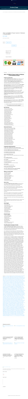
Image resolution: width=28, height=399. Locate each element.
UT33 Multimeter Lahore (18, 303)
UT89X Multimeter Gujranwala (6, 312)
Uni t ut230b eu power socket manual (9, 280)
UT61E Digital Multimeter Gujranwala (10, 308)
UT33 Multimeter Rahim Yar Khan (11, 304)
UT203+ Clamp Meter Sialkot (12, 291)
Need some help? (8, 50)
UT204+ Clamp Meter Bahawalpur (20, 291)
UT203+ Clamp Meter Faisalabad (10, 289)
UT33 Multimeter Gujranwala (11, 303)
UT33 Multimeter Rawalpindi (19, 304)
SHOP (4, 379)
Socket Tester (4, 279)
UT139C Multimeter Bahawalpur (9, 286)
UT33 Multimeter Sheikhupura (11, 305)
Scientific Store (5, 382)
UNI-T (10, 283)
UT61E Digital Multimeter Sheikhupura (18, 310)
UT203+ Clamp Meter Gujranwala (18, 289)
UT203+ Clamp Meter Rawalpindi (19, 290)
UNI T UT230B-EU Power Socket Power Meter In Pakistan (15, 282)
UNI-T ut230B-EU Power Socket (6, 285)
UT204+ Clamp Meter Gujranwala (15, 292)
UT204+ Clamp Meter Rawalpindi (16, 293)
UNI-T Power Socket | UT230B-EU (15, 283)
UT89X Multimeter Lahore (13, 312)
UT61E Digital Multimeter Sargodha (10, 310)
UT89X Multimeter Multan (20, 312)
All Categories (5, 8)
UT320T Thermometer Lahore (17, 301)
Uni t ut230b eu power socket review (18, 280)
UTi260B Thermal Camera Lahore (10, 314)
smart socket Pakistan (21, 278)
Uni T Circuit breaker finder (9, 279)
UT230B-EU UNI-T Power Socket (10, 297)
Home (2, 8)
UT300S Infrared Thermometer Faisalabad (19, 297)
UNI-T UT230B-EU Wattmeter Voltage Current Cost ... (17, 285)
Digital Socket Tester (12, 276)
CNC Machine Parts (5, 383)
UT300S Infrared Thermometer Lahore (17, 298)
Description (5, 72)
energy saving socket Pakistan (13, 277)
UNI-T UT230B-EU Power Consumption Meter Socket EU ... (17, 284)
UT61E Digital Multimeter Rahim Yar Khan (14, 309)
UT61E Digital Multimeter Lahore (18, 308)
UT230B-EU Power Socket (10, 295)
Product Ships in (8, 52)
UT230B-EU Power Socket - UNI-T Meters (18, 295)
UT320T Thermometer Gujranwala (10, 301)
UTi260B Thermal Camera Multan (18, 314)
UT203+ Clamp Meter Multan (11, 290)
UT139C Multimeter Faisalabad (17, 286)
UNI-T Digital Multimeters (6, 381)
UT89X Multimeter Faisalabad (20, 311)
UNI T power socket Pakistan (16, 279)
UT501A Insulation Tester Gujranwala (14, 306)
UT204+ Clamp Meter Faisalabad (7, 292)
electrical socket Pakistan (18, 276)
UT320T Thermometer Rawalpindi (12, 302)
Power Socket (4, 278)
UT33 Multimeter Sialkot (18, 305)
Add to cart (8, 42)
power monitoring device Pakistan (21, 277)
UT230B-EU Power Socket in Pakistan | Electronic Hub (9, 296)
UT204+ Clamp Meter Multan (8, 293)
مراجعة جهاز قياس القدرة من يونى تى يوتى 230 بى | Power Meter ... (17, 315)
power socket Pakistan (9, 278)
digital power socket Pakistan (6, 276)
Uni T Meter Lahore (9, 8)
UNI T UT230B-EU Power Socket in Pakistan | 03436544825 (14, 105)
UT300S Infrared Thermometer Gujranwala (8, 298)
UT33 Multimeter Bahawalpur (20, 302)
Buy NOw (14, 45)
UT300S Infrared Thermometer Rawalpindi (15, 299)
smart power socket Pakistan (15, 278)
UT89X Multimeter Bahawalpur (12, 311)
